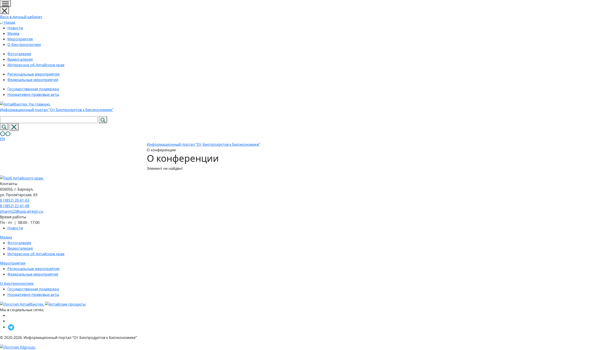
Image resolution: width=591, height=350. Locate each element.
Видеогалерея (20, 248)
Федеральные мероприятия (32, 274)
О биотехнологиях (24, 44)
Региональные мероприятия (33, 268)
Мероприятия (20, 39)
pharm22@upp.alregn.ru (21, 211)
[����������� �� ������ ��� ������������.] (5, 133)
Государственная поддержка (33, 289)
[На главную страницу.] (22, 303)
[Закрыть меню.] (4, 10)
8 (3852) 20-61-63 (14, 200)
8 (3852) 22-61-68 (14, 205)
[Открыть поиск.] (4, 126)
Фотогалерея (19, 242)
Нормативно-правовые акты (33, 294)
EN (2, 138)
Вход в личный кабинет (21, 16)
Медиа (13, 33)
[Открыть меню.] (5, 3)
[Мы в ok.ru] (8, 315)
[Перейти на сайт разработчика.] (18, 346)
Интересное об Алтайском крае (35, 253)
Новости (15, 27)
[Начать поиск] (103, 119)
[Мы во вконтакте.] (9, 320)
